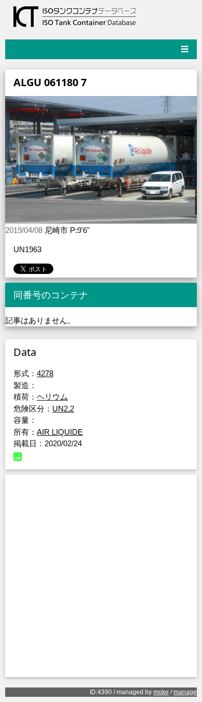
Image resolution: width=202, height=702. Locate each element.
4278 (45, 373)
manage (185, 692)
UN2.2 (63, 408)
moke (161, 692)
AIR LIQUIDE (60, 432)
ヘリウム (52, 396)
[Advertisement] (101, 576)
